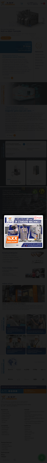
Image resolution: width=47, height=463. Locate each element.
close (38, 218)
